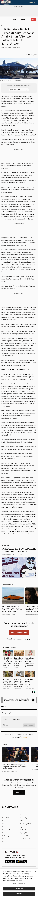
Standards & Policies (26, 836)
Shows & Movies (7, 818)
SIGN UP (33, 19)
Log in (29, 639)
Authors (4, 833)
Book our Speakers (7, 836)
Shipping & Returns (25, 833)
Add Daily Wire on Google (20, 90)
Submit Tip (19, 792)
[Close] (35, 872)
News (3, 815)
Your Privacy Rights (25, 824)
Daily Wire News (6, 47)
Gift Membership (25, 821)
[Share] (35, 54)
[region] (19, 883)
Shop (3, 821)
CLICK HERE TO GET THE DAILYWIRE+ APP (16, 370)
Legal (21, 827)
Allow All (19, 893)
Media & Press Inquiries (27, 830)
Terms (4, 839)
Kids (3, 824)
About (4, 827)
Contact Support (25, 818)
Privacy (4, 842)
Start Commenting (19, 632)
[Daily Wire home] (19, 19)
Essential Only (19, 888)
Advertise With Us (7, 830)
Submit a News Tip (25, 839)
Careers (22, 815)
